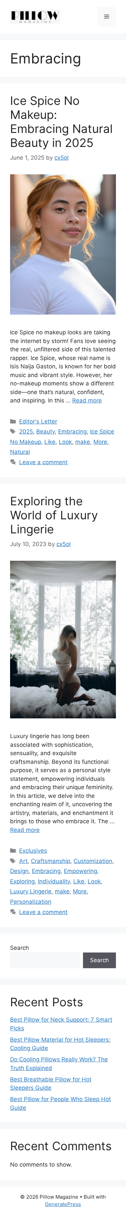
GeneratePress (63, 1204)
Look (65, 442)
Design (19, 871)
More (100, 442)
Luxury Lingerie (30, 891)
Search (19, 947)
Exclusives (33, 850)
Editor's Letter (38, 421)
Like (49, 442)
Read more (87, 400)
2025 (26, 431)
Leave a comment (43, 462)
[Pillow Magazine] (35, 16)
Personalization (30, 901)
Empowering (80, 871)
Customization (93, 861)
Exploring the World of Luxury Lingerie (54, 515)
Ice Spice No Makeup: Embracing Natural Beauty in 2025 (61, 122)
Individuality (54, 881)
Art (23, 861)
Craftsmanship (50, 861)
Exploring (22, 881)
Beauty (45, 431)
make (82, 442)
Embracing (72, 431)
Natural (20, 452)
